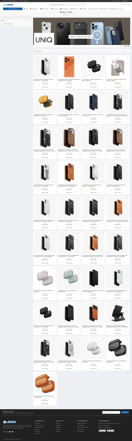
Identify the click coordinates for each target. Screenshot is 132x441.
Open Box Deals (115, 8)
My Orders (58, 427)
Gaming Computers (39, 425)
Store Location (80, 429)
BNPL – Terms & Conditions (83, 427)
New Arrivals (55, 8)
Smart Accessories (39, 427)
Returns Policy (80, 425)
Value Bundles (65, 8)
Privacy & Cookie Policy (82, 423)
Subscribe (125, 412)
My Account (58, 425)
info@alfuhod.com (108, 427)
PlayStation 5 (38, 423)
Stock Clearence (94, 8)
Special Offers (104, 8)
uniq (68, 14)
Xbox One (37, 429)
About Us (58, 423)
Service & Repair (80, 431)
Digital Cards (38, 433)
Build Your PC (75, 8)
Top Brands (84, 8)
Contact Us (58, 429)
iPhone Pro (37, 431)
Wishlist (58, 431)
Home (26, 8)
